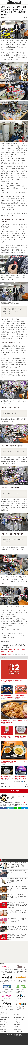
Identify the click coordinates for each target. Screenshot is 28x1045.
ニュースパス (18, 1029)
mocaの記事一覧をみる (14, 790)
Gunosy (2, 1015)
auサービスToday (19, 1031)
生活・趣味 (4, 786)
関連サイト (4, 963)
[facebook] (3, 808)
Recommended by (18, 781)
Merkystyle (17, 1024)
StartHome (3, 1031)
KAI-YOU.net (4, 1024)
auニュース (3, 1026)
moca (25, 17)
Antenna (16, 1026)
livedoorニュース (19, 1017)
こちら (23, 802)
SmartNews (17, 1015)
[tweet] (8, 808)
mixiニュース (4, 1019)
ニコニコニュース (19, 1019)
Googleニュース (4, 1017)
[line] (17, 808)
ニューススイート (5, 1029)
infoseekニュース (5, 1022)
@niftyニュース (18, 1022)
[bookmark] (24, 808)
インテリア (17, 786)
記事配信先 (4, 1013)
